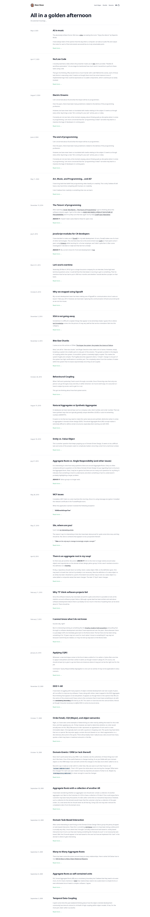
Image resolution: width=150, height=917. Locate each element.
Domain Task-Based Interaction (68, 819)
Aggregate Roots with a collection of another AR (76, 788)
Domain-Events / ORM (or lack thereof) (72, 752)
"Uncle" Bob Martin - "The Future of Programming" (79, 210)
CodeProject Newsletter (102, 215)
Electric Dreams (60, 95)
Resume (111, 5)
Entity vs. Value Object (64, 438)
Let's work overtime (62, 264)
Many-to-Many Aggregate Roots (69, 851)
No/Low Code (59, 59)
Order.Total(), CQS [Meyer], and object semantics (76, 717)
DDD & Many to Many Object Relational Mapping (72, 859)
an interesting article (66, 530)
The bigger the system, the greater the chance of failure (94, 345)
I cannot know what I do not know (70, 619)
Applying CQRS (60, 652)
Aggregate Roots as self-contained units (72, 873)
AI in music (58, 30)
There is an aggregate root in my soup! (72, 556)
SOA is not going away (64, 316)
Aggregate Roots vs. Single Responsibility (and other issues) (82, 460)
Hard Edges (97, 5)
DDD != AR (58, 686)
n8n (94, 64)
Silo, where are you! (62, 525)
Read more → (57, 48)
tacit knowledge (58, 323)
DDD (75, 881)
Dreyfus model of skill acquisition (96, 628)
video (81, 35)
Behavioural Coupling (63, 376)
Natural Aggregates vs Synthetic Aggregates (75, 405)
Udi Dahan (88, 827)
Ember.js (63, 243)
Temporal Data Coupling (65, 898)
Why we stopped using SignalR (68, 291)
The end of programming (65, 136)
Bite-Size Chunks (61, 340)
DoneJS (75, 238)
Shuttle (105, 5)
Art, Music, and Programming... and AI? (72, 178)
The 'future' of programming (67, 205)
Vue (93, 250)
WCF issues (58, 494)
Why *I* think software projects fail (70, 592)
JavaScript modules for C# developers (71, 233)
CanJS (101, 241)
